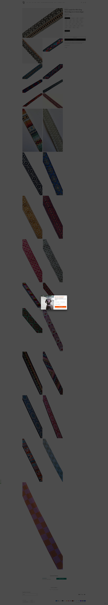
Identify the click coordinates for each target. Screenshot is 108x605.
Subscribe (61, 306)
